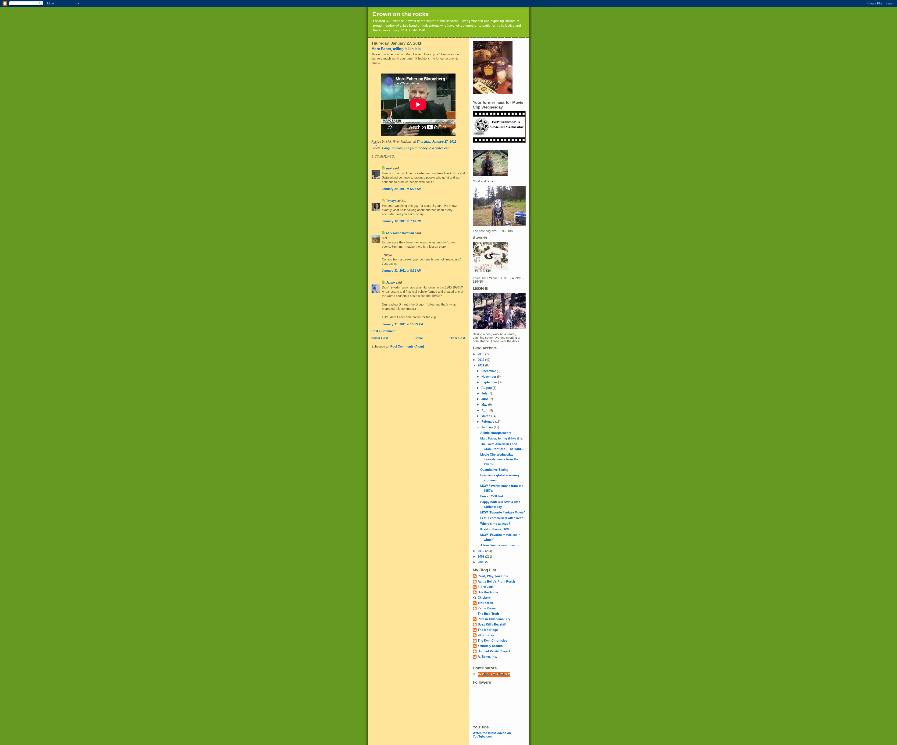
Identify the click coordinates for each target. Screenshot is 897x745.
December (489, 371)
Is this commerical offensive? (501, 518)
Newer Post (379, 338)
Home (418, 338)
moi (389, 168)
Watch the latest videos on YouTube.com (492, 734)
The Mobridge (488, 630)
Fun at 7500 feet (491, 496)
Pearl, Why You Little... (494, 576)
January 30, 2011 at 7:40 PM (401, 221)
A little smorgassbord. (496, 433)
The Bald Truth (488, 613)
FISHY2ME (485, 587)
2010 (481, 551)
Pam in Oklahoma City (494, 619)
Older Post (457, 338)
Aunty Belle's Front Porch (496, 581)
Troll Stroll (485, 603)
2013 (481, 354)
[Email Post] (418, 144)
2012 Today (486, 635)
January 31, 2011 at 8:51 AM (401, 270)
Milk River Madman (400, 233)
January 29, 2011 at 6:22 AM (401, 189)
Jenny (390, 282)
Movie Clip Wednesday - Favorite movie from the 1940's (499, 459)
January (487, 427)
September (489, 382)
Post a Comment (383, 331)
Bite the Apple (488, 592)
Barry (386, 148)
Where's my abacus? (495, 523)
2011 (481, 365)
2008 (481, 562)
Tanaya (391, 201)
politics (397, 148)
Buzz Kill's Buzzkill (492, 624)
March (486, 416)
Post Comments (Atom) (407, 346)
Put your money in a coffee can (426, 148)
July (484, 393)
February (488, 421)
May (484, 404)
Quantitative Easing (494, 469)
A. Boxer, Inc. (487, 656)
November (489, 376)
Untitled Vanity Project (494, 651)
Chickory (484, 597)
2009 (481, 556)
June (485, 399)
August (487, 388)
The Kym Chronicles (492, 640)
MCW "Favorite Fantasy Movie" (502, 512)
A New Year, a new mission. (500, 545)
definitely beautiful (491, 646)
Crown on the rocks (400, 14)
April (485, 410)
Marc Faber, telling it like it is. (396, 49)
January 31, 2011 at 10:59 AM (402, 324)
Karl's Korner (487, 608)
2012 (481, 360)
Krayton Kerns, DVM (494, 529)
